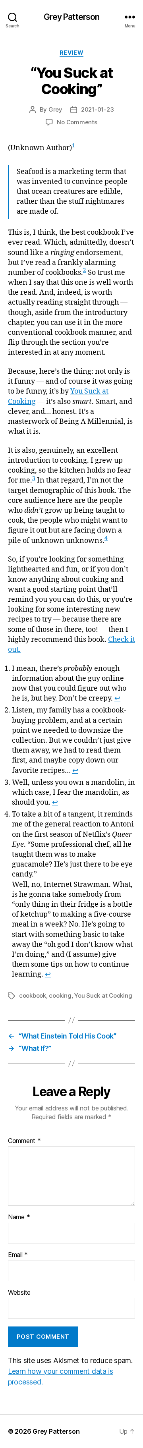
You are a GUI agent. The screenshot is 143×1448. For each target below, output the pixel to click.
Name (19, 1217)
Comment (24, 1141)
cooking (60, 995)
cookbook (32, 995)
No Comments (77, 122)
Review (71, 52)
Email (18, 1255)
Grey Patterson (72, 17)
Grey (55, 109)
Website (19, 1292)
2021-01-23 (97, 109)
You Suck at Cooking (103, 995)
